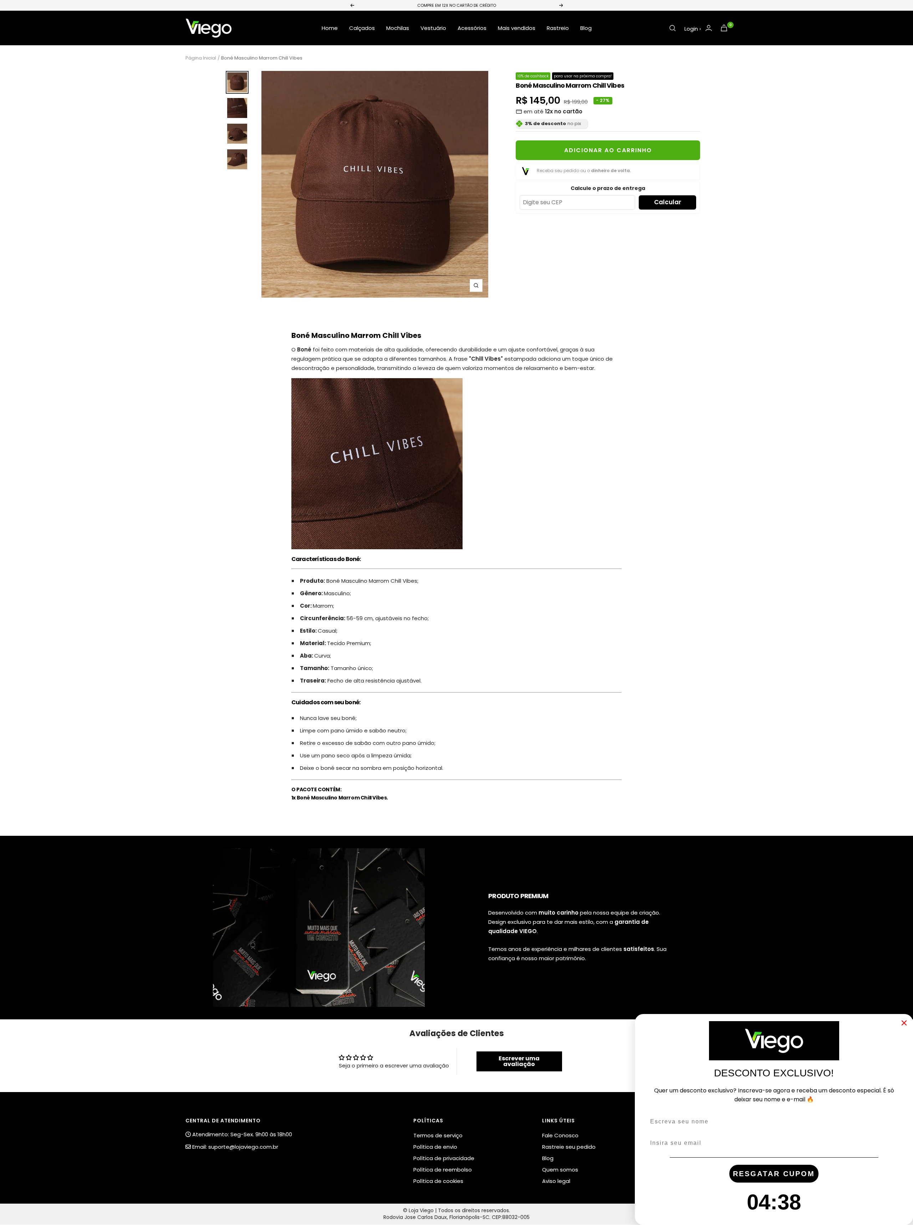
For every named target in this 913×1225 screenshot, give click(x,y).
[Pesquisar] (672, 28)
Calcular (667, 202)
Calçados (362, 28)
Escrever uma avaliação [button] (519, 1061)
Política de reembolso (442, 1169)
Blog (586, 28)
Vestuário (433, 28)
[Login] (708, 28)
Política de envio (435, 1147)
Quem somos (560, 1169)
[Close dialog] (904, 1023)
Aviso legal (556, 1181)
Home (330, 28)
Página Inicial (200, 58)
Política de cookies (438, 1181)
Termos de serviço (438, 1135)
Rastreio (558, 28)
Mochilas (397, 28)
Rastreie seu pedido (569, 1147)
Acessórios (472, 28)
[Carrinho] (724, 28)
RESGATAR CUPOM (774, 1174)
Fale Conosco (560, 1135)
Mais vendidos (516, 28)
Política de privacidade (443, 1158)
